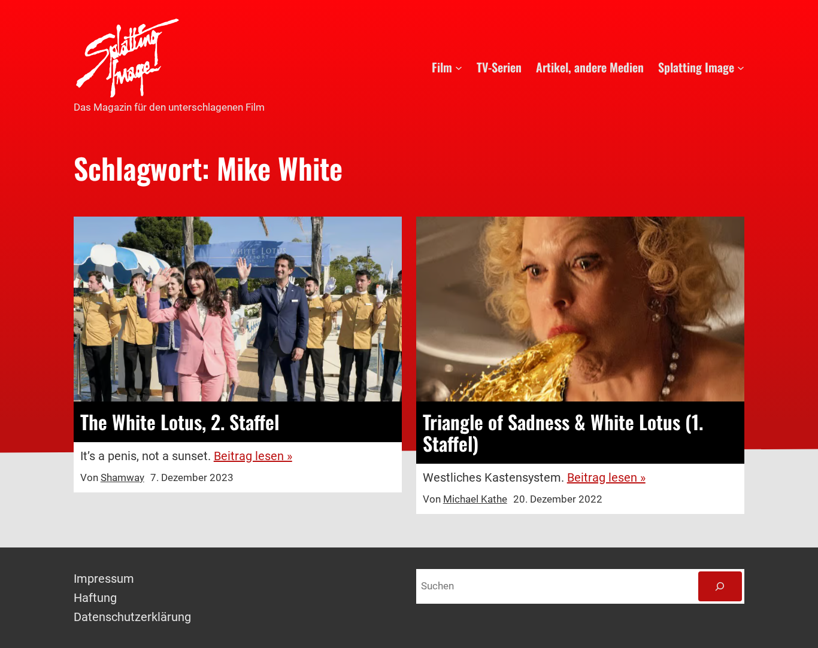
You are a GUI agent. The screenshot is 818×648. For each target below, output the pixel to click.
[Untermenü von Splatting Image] (740, 67)
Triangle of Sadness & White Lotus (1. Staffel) (563, 432)
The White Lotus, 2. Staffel (179, 422)
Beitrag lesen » (253, 456)
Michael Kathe (475, 499)
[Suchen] (720, 586)
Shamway (122, 477)
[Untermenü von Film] (458, 67)
